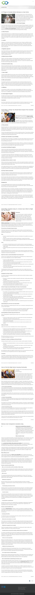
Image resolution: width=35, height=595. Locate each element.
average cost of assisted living (10, 28)
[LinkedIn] (4, 587)
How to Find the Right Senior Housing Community (14, 367)
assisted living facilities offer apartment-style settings (12, 443)
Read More (32, 105)
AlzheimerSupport (9, 508)
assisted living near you (24, 561)
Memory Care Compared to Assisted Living (12, 424)
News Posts (15, 105)
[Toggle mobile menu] (33, 1)
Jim (2, 105)
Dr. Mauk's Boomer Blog (11, 105)
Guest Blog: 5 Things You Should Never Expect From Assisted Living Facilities (17, 110)
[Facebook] (2, 587)
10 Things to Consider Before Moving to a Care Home (15, 12)
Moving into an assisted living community (23, 426)
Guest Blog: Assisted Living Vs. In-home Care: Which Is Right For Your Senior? (17, 209)
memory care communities (16, 454)
